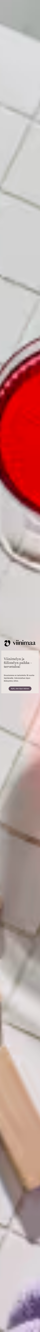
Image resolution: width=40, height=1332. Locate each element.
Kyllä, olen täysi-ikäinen (20, 688)
